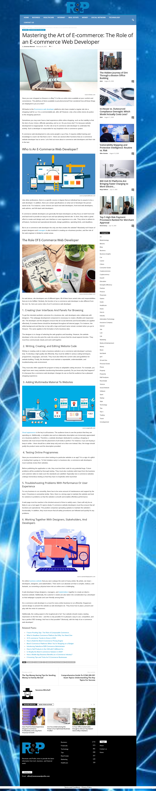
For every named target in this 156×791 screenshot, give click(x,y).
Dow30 (102, 278)
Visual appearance (29, 432)
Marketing (103, 340)
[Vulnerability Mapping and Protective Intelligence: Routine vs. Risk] (117, 133)
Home (26, 17)
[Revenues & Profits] (78, 7)
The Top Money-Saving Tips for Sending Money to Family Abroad (39, 676)
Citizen (102, 264)
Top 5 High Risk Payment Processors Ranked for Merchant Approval (117, 220)
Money (85, 17)
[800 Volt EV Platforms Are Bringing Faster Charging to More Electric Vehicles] (117, 169)
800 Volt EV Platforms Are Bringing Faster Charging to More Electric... (114, 184)
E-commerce (38, 662)
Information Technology (37, 30)
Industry (102, 316)
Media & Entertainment (107, 343)
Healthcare (48, 17)
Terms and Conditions (72, 787)
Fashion (102, 288)
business (30, 662)
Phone (102, 367)
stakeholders (63, 592)
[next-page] (94, 704)
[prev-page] (91, 704)
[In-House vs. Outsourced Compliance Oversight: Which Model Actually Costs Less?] (117, 97)
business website (35, 581)
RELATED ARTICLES (29, 704)
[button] (132, 20)
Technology (114, 17)
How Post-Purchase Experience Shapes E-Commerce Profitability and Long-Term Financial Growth (33, 730)
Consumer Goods (105, 268)
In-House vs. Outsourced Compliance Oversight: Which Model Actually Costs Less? (115, 111)
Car (101, 257)
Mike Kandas (104, 153)
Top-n (101, 412)
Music (101, 350)
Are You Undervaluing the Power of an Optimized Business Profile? (58, 729)
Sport (101, 394)
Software (102, 391)
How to (102, 312)
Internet (61, 17)
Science (102, 384)
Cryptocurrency (104, 274)
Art (101, 237)
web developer (70, 662)
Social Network (98, 17)
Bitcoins (102, 244)
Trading (102, 415)
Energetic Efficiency (106, 285)
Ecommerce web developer (44, 109)
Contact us (29, 22)
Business (36, 17)
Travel (102, 418)
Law (101, 333)
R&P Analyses (104, 377)
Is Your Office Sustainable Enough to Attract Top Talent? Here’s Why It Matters (82, 729)
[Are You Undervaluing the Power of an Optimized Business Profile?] (58, 716)
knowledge (49, 662)
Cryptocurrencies (105, 271)
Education (103, 281)
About (102, 745)
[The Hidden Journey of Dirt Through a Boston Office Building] (117, 61)
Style (101, 401)
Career (102, 261)
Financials (103, 295)
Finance (102, 292)
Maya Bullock (104, 189)
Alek (101, 81)
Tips (101, 408)
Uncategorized (104, 422)
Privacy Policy (87, 787)
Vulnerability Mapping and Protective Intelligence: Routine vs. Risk (116, 147)
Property (102, 370)
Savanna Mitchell (29, 46)
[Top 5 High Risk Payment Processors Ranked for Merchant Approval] (117, 205)
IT (43, 662)
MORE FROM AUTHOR (45, 704)
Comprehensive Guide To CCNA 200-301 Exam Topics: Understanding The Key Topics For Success (78, 677)
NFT (101, 357)
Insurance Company (106, 322)
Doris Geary (103, 225)
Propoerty (103, 374)
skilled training (59, 662)
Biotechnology (104, 240)
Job (101, 329)
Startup (102, 398)
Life (101, 336)
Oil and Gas (103, 360)
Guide (102, 302)
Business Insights (105, 254)
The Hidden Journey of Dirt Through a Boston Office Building (114, 75)
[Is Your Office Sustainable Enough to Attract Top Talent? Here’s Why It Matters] (83, 716)
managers (42, 230)
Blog (101, 247)
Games (102, 298)
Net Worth (103, 353)
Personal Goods (105, 364)
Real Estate (74, 17)
